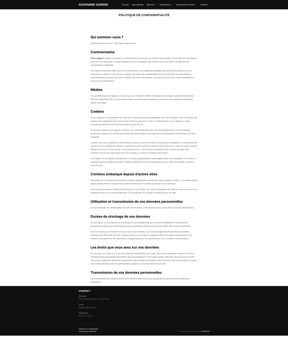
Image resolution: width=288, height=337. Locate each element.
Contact (204, 5)
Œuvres (150, 5)
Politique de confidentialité (88, 329)
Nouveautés (137, 5)
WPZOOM (205, 331)
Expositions (165, 5)
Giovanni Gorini (93, 4)
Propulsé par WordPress (87, 331)
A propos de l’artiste (185, 5)
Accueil (125, 5)
